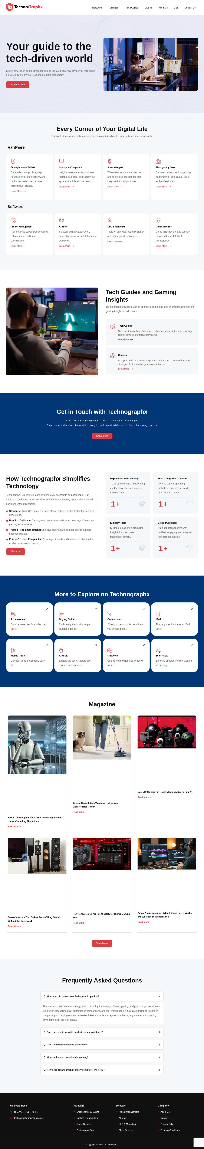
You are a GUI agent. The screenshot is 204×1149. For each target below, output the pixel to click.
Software (114, 7)
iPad (158, 619)
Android (63, 655)
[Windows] (109, 650)
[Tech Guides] (112, 326)
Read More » (14, 826)
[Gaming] (112, 355)
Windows (112, 655)
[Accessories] (13, 614)
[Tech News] (158, 650)
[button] (98, 7)
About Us (163, 7)
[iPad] (158, 614)
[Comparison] (109, 614)
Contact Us (190, 7)
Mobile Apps (18, 655)
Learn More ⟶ (18, 191)
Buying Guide (67, 619)
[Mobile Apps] (13, 650)
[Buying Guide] (61, 614)
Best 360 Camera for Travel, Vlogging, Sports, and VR (165, 792)
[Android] (61, 650)
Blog (176, 7)
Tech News (162, 655)
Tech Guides (132, 7)
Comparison (114, 619)
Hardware (97, 7)
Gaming (148, 7)
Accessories (18, 619)
